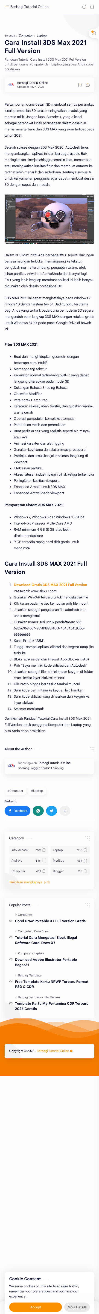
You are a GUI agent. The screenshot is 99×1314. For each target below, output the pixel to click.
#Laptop (37, 791)
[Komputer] (25, 953)
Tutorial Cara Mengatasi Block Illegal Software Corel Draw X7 (46, 940)
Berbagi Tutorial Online (29, 7)
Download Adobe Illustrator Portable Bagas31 (46, 962)
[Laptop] (39, 953)
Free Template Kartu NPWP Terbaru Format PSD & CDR (51, 984)
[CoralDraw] (25, 914)
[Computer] (25, 931)
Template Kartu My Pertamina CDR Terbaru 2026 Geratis (51, 1006)
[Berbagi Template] (29, 975)
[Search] (84, 6)
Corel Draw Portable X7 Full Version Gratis (50, 921)
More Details (77, 1300)
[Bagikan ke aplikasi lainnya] (64, 811)
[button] (17, 811)
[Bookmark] (92, 6)
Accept (35, 1300)
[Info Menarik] (52, 997)
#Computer (15, 791)
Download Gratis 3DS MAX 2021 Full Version (50, 585)
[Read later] (79, 84)
